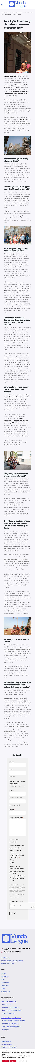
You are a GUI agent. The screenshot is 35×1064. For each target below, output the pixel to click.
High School (6, 1004)
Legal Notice (6, 1041)
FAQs (3, 979)
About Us (4, 976)
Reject (12, 1061)
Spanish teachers (8, 1013)
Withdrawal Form (7, 963)
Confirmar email (14, 805)
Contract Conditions (9, 1047)
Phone (12, 809)
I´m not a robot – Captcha (16, 901)
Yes (13, 860)
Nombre (12, 769)
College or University (10, 1023)
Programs (5, 985)
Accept (5, 1061)
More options (21, 1057)
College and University (11, 1007)
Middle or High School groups (13, 1020)
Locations (5, 982)
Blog (3, 988)
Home (3, 12)
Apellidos (12, 777)
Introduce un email (15, 797)
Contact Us (5, 957)
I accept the (18, 878)
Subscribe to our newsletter (12, 960)
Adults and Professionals (11, 1010)
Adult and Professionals (11, 1026)
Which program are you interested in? (17, 782)
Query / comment (16, 818)
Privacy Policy (6, 1044)
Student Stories (10, 12)
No (13, 862)
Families (5, 1029)
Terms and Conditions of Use (18, 878)
